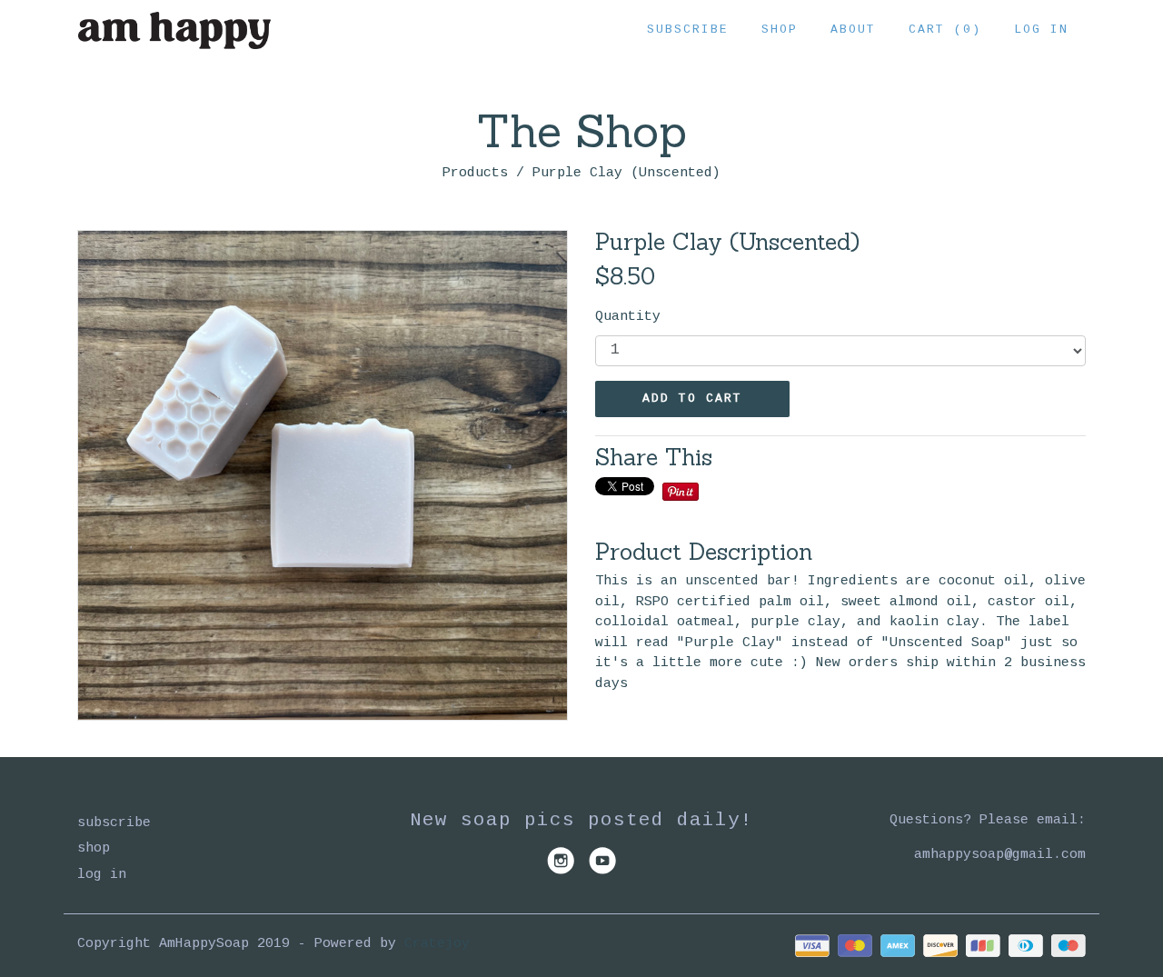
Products (475, 173)
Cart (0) (945, 29)
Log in (1041, 29)
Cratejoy (437, 944)
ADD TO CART (692, 398)
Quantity (628, 316)
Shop (779, 29)
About (853, 29)
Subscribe (688, 29)
